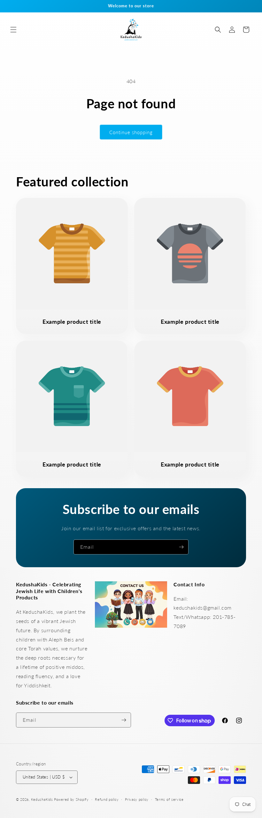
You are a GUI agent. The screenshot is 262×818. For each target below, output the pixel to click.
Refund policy (107, 799)
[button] (13, 30)
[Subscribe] (181, 546)
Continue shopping (131, 132)
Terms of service (169, 799)
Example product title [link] (71, 321)
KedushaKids (42, 799)
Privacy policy (137, 799)
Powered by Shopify (71, 799)
